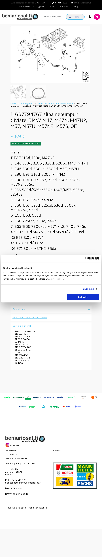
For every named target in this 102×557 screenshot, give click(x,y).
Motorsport (64, 7)
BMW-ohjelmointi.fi (16, 494)
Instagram (14, 445)
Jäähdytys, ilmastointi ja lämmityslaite (55, 103)
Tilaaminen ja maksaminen (16, 458)
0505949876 (18, 480)
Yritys (76, 7)
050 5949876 (61, 3)
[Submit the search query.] (70, 17)
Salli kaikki (83, 297)
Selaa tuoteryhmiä (52, 17)
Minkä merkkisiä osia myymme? (32, 7)
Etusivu (13, 103)
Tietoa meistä (11, 451)
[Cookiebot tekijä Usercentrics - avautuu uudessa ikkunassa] (87, 259)
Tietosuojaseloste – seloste (26, 508)
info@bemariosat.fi (82, 3)
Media (52, 7)
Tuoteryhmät (27, 103)
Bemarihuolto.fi (14, 488)
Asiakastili (57, 451)
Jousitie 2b (11, 469)
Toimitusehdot (11, 455)
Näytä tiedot (88, 289)
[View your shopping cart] (97, 17)
